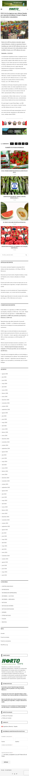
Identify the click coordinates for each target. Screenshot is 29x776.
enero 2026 (4, 396)
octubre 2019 (5, 558)
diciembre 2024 (5, 438)
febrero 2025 (5, 432)
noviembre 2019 (6, 555)
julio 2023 (4, 494)
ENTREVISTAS (5, 589)
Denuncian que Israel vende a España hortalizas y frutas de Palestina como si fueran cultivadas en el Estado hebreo (14, 276)
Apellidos (17, 741)
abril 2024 (4, 464)
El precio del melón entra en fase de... (14, 222)
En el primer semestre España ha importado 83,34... (14, 171)
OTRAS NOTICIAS (6, 615)
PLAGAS (4, 618)
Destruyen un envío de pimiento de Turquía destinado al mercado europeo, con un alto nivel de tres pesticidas (14, 706)
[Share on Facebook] (16, 144)
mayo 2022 (4, 539)
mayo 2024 (4, 461)
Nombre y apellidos (6, 736)
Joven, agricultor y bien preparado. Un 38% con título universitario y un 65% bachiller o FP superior (14, 337)
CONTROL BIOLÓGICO (7, 586)
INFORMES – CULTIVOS (8, 596)
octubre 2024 (5, 445)
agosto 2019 (5, 562)
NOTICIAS (4, 602)
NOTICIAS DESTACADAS (8, 609)
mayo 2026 (4, 383)
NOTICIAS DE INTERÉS (7, 605)
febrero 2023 (5, 510)
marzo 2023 (5, 507)
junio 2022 (4, 536)
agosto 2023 (5, 490)
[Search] (27, 9)
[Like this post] (12, 144)
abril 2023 (4, 503)
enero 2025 (4, 435)
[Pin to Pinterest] (23, 144)
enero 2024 (4, 474)
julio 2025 (4, 416)
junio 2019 (4, 565)
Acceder (3, 633)
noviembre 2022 (6, 519)
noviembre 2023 (6, 481)
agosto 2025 (5, 412)
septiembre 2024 (6, 448)
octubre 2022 (5, 523)
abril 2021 (4, 549)
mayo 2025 (4, 422)
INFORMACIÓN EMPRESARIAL (9, 592)
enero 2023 (4, 513)
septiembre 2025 (6, 409)
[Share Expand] (26, 144)
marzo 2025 (5, 429)
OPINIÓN (4, 612)
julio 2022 (4, 533)
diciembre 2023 (5, 477)
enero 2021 (4, 552)
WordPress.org (4, 644)
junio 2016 (4, 568)
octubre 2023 (5, 484)
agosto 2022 (5, 529)
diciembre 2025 (5, 399)
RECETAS (4, 622)
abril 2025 (4, 425)
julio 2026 (4, 377)
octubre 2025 (5, 406)
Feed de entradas (5, 637)
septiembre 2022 (6, 526)
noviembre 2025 (6, 403)
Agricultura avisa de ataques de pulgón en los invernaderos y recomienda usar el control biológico (14, 360)
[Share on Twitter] (19, 144)
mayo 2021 (4, 545)
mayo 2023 (4, 500)
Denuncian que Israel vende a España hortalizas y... (14, 197)
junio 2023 (4, 497)
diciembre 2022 (5, 516)
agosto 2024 (5, 451)
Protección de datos (7, 752)
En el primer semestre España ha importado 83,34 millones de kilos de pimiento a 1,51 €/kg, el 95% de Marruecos (13, 269)
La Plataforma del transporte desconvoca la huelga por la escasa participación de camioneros (13, 325)
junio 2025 (4, 419)
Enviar (6, 762)
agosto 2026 (5, 373)
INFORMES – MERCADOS (8, 599)
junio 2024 (4, 458)
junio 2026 (4, 380)
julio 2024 (4, 455)
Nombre (3, 741)
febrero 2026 (5, 393)
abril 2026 (4, 386)
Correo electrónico (7, 745)
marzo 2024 (5, 468)
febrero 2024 (5, 471)
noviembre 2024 (6, 442)
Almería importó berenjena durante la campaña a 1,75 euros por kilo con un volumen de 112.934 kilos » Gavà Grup (14, 344)
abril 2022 (4, 542)
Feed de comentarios (6, 641)
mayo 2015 (4, 571)
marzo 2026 (5, 390)
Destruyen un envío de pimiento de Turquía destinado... (14, 247)
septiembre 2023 (6, 487)
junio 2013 (4, 575)
